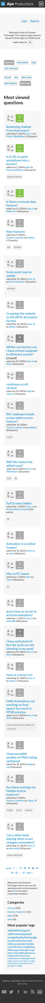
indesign (24, 950)
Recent (8, 77)
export (25, 930)
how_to (30, 133)
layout (22, 955)
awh (11, 553)
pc (8, 586)
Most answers (11, 83)
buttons (25, 937)
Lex (8, 767)
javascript (20, 943)
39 (29, 868)
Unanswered (22, 62)
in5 (15, 890)
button (23, 940)
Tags (33, 62)
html (15, 940)
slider (11, 943)
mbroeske (14, 848)
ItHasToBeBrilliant (15, 136)
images (15, 950)
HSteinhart (12, 471)
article (19, 810)
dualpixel (32, 427)
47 (23, 872)
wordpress (25, 961)
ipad (29, 934)
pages (27, 958)
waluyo (31, 237)
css (24, 946)
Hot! (16, 77)
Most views (25, 83)
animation (14, 930)
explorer (28, 810)
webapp (20, 934)
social (21, 958)
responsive (13, 958)
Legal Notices (16, 980)
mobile (10, 810)
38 (24, 868)
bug (28, 955)
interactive (13, 952)
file (15, 478)
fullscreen (28, 963)
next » (30, 872)
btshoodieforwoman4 (17, 509)
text (29, 940)
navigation (14, 937)
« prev (9, 868)
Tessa (9, 579)
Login (24, 21)
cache (20, 963)
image (10, 955)
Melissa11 (11, 211)
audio (16, 955)
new (8, 247)
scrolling (18, 965)
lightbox (30, 946)
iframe (18, 946)
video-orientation (14, 855)
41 (37, 868)
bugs (29, 391)
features (17, 247)
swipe (32, 950)
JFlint (9, 364)
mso (10, 940)
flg (8, 519)
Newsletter (6, 980)
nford (9, 654)
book (9, 478)
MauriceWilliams (14, 170)
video (11, 934)
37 (20, 868)
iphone (31, 953)
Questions (9, 62)
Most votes (26, 77)
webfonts (11, 289)
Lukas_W (32, 800)
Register (34, 21)
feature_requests (15, 237)
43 (16, 872)
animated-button (14, 177)
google (11, 965)
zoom (11, 946)
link (10, 949)
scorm (9, 437)
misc (28, 167)
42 (12, 872)
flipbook (23, 952)
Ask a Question (11, 68)
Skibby (12, 326)
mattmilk (10, 621)
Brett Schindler (16, 281)
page (34, 937)
